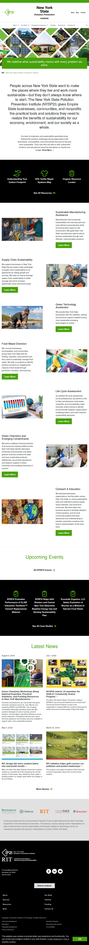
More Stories (42, 789)
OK (79, 938)
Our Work (48, 895)
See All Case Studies (42, 626)
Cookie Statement (54, 939)
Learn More (65, 245)
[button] (86, 25)
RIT (3, 73)
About (5, 895)
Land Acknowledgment (9, 921)
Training (53, 25)
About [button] (15, 25)
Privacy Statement (8, 930)
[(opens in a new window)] (9, 811)
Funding (47, 904)
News (72, 12)
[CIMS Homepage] (19, 860)
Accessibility (50, 927)
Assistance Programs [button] (39, 25)
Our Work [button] (24, 25)
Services (6, 899)
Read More (48, 150)
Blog (77, 12)
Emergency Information (54, 924)
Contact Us (71, 25)
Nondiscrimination (52, 921)
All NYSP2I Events (43, 570)
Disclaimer (5, 924)
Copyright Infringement (9, 927)
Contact (83, 12)
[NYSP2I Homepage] (9, 12)
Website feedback (44, 885)
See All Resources (43, 192)
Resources (61, 25)
